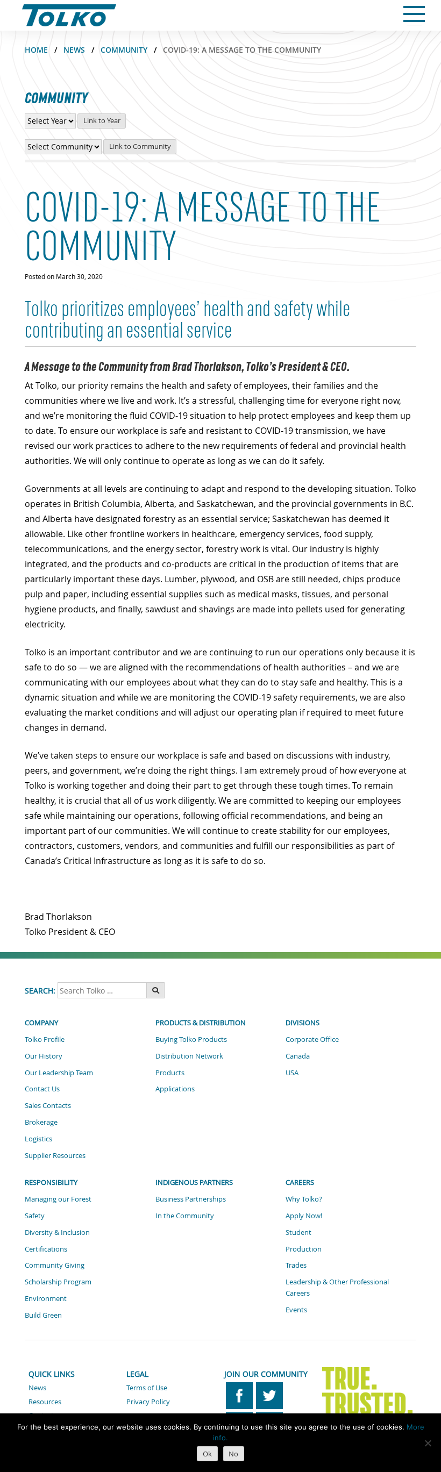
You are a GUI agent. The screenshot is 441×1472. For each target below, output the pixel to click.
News (37, 1387)
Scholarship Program (58, 1282)
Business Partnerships (190, 1199)
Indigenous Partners (194, 1182)
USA (292, 1072)
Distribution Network (189, 1056)
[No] (427, 1443)
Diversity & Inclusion (57, 1232)
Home (36, 50)
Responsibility (51, 1182)
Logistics (38, 1139)
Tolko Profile (45, 1039)
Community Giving (54, 1265)
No (233, 1454)
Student (298, 1232)
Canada (298, 1056)
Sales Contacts (48, 1105)
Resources (45, 1401)
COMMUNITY (124, 50)
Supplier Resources (55, 1155)
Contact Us (42, 1089)
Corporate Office (312, 1039)
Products (169, 1072)
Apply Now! (304, 1215)
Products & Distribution (200, 1022)
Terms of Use (146, 1387)
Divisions (302, 1022)
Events (296, 1309)
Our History (43, 1056)
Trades (296, 1265)
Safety (35, 1215)
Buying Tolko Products (191, 1039)
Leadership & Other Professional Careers (337, 1287)
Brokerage (41, 1122)
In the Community (184, 1215)
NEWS (74, 50)
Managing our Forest (58, 1199)
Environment (46, 1298)
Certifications (46, 1249)
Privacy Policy (148, 1401)
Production (304, 1249)
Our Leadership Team (59, 1072)
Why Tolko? (304, 1199)
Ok (207, 1454)
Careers (300, 1182)
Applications (175, 1089)
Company (41, 1022)
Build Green (43, 1315)
